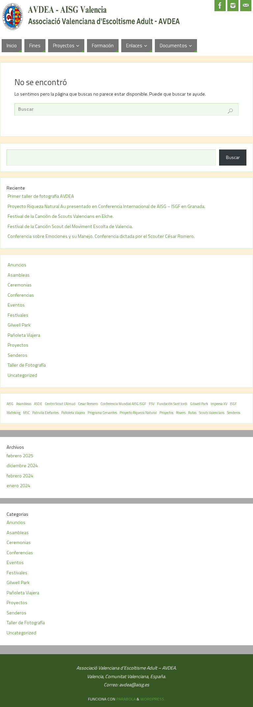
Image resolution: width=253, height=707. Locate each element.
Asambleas (19, 275)
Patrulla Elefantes (45, 412)
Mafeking (13, 412)
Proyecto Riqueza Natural (138, 412)
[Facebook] (220, 5)
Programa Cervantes (102, 412)
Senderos (17, 355)
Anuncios (17, 264)
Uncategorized (22, 375)
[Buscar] (230, 111)
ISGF (233, 403)
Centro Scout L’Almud (60, 403)
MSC (26, 412)
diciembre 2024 (22, 465)
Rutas (192, 412)
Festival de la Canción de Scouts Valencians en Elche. (61, 216)
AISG (10, 403)
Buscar (233, 157)
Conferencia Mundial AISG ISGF (123, 403)
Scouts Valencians (211, 412)
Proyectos (18, 345)
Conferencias (21, 295)
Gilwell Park (19, 325)
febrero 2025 (20, 455)
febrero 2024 (20, 475)
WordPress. (152, 699)
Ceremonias (20, 284)
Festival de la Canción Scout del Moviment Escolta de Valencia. (70, 226)
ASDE (38, 403)
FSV (152, 403)
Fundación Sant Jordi (172, 403)
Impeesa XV (219, 403)
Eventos (16, 304)
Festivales (18, 315)
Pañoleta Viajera (24, 335)
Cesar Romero (88, 403)
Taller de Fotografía (27, 365)
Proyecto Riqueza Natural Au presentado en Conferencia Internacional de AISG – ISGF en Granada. (106, 206)
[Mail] (245, 5)
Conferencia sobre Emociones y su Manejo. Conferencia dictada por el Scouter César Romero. (101, 236)
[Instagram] (233, 5)
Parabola (126, 699)
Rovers (180, 412)
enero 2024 (18, 485)
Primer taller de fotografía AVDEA (41, 196)
